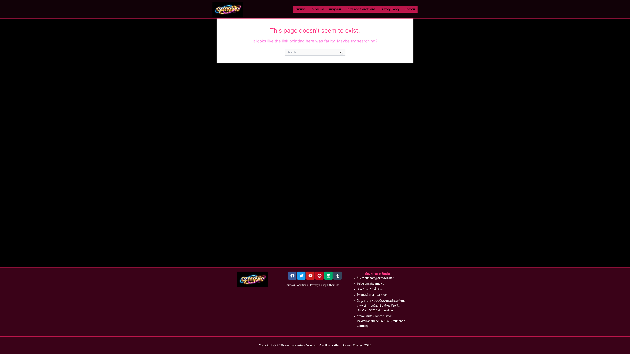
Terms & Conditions (296, 285)
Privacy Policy (318, 285)
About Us (334, 285)
